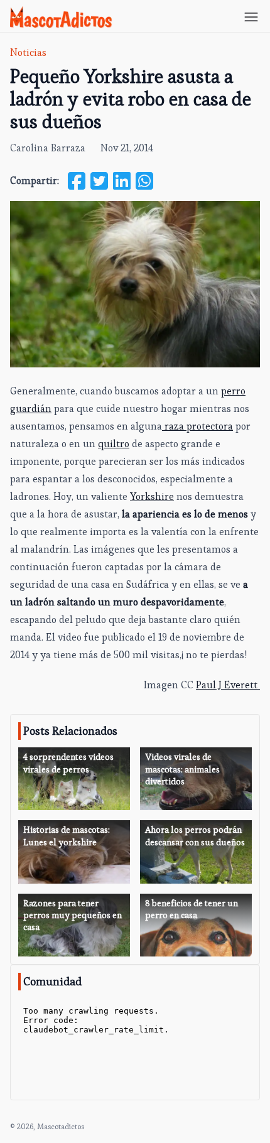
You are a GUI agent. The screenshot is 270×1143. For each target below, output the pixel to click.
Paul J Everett (228, 684)
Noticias (28, 52)
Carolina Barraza (47, 147)
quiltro (113, 443)
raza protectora (197, 426)
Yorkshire (152, 496)
